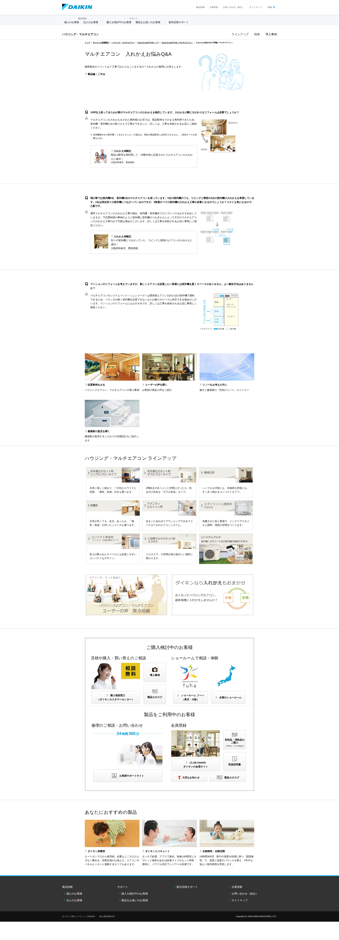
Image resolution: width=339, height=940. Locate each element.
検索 (270, 7)
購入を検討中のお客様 (134, 893)
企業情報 (214, 7)
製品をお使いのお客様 (134, 900)
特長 (257, 34)
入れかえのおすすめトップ (148, 43)
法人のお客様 (74, 900)
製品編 (91, 74)
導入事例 (271, 34)
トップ (87, 43)
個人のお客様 (74, 893)
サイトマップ (255, 7)
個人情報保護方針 (107, 916)
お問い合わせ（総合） (233, 7)
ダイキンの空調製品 (101, 43)
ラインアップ (240, 34)
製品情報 (200, 7)
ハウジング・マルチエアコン (80, 34)
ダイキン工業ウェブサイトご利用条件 (78, 916)
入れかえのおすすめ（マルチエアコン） (177, 43)
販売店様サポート (179, 22)
